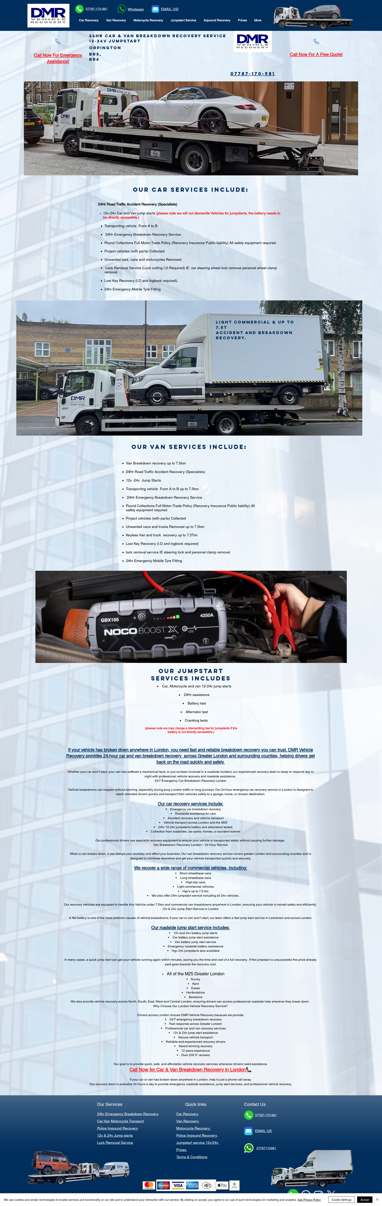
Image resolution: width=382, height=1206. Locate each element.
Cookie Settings (341, 1200)
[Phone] (58, 41)
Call (293, 54)
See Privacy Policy (309, 1200)
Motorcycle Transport (127, 1121)
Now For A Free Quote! (320, 54)
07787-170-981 (96, 9)
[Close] (377, 1199)
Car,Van (103, 1121)
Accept (365, 1200)
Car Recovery (187, 1114)
